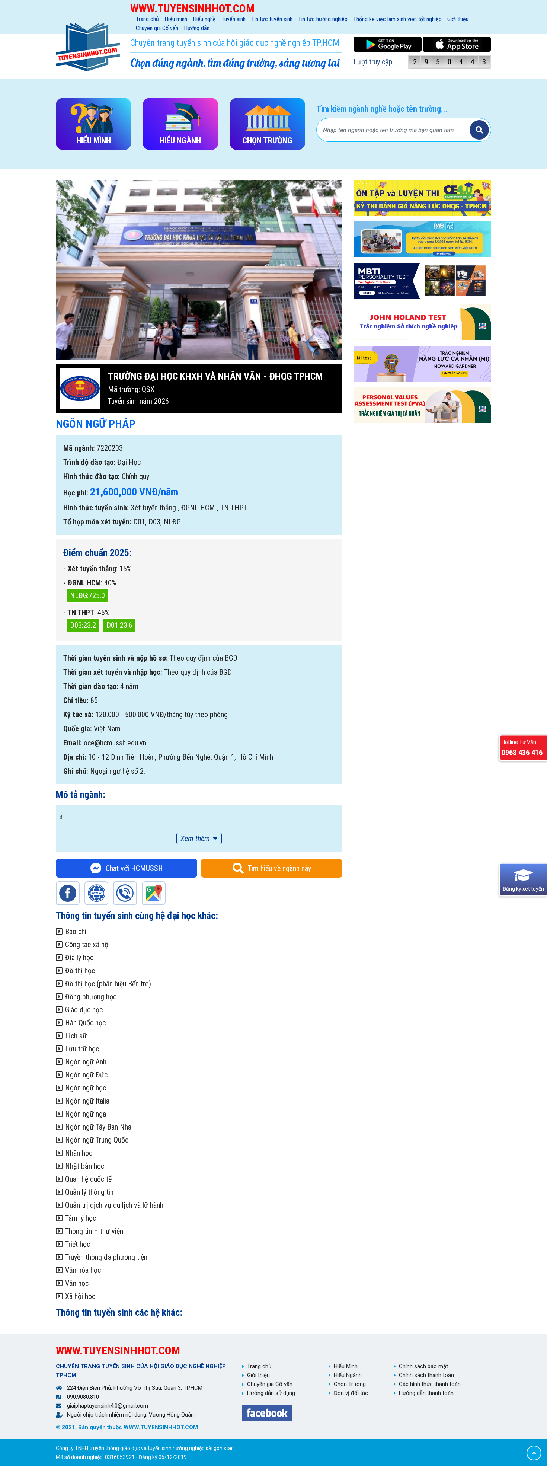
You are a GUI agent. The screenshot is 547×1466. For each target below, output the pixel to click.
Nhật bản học (84, 1166)
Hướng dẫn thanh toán (426, 1393)
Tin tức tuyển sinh (271, 19)
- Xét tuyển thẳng (89, 568)
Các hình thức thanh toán (430, 1384)
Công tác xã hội (87, 944)
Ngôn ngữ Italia (87, 1100)
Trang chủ (147, 19)
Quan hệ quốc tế (88, 1179)
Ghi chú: (75, 771)
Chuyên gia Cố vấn (157, 28)
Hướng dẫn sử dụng (271, 1393)
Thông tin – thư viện (94, 1231)
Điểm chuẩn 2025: (97, 552)
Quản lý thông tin (89, 1192)
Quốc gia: (77, 728)
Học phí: (75, 492)
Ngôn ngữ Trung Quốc (96, 1140)
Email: (72, 742)
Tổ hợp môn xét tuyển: (97, 521)
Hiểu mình (175, 19)
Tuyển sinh (233, 19)
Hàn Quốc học (85, 1022)
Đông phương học (90, 996)
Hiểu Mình (346, 1366)
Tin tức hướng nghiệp (323, 19)
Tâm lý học (80, 1218)
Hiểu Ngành (348, 1375)
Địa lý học (79, 957)
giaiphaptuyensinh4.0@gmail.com (107, 1405)
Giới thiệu (457, 19)
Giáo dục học (84, 1009)
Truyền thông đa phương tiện (106, 1257)
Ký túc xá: (78, 714)
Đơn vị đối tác (351, 1393)
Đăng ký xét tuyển (523, 889)
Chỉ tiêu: (76, 700)
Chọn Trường (350, 1384)
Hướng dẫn (196, 28)
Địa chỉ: (74, 757)
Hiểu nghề (204, 19)
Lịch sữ (76, 1035)
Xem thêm (195, 838)
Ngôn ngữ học (85, 1087)
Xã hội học (80, 1296)
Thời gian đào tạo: (90, 686)
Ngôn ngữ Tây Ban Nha (98, 1126)
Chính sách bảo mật (423, 1366)
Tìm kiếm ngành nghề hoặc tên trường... (382, 109)
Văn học (77, 1283)
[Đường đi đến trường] (154, 893)
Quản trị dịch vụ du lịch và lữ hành (114, 1205)
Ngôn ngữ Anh (85, 1061)
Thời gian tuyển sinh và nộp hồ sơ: (115, 658)
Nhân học (78, 1153)
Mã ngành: (79, 448)
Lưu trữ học (82, 1048)
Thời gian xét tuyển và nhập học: (112, 672)
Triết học (77, 1244)
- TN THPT (78, 612)
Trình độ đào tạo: (89, 462)
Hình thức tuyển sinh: (96, 507)
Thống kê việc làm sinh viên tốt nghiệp (397, 19)
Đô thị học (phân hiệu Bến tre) (108, 983)
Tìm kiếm (479, 130)
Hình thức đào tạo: (91, 476)
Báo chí (75, 931)
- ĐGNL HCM (82, 582)
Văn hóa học (83, 1270)
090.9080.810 (83, 1396)
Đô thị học (80, 970)
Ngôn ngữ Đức (86, 1074)
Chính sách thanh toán (426, 1375)
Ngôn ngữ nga (85, 1113)
